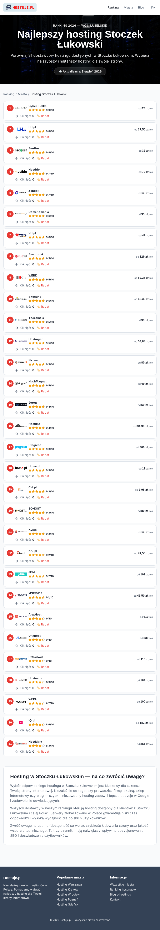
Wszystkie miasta (122, 884)
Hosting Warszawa (69, 884)
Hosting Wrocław (68, 894)
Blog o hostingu (120, 894)
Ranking (113, 7)
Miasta (128, 7)
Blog (141, 7)
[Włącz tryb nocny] (153, 7)
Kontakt (115, 899)
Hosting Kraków (67, 889)
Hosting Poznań (67, 899)
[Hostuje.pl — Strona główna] (20, 7)
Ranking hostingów (123, 889)
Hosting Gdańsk (67, 904)
